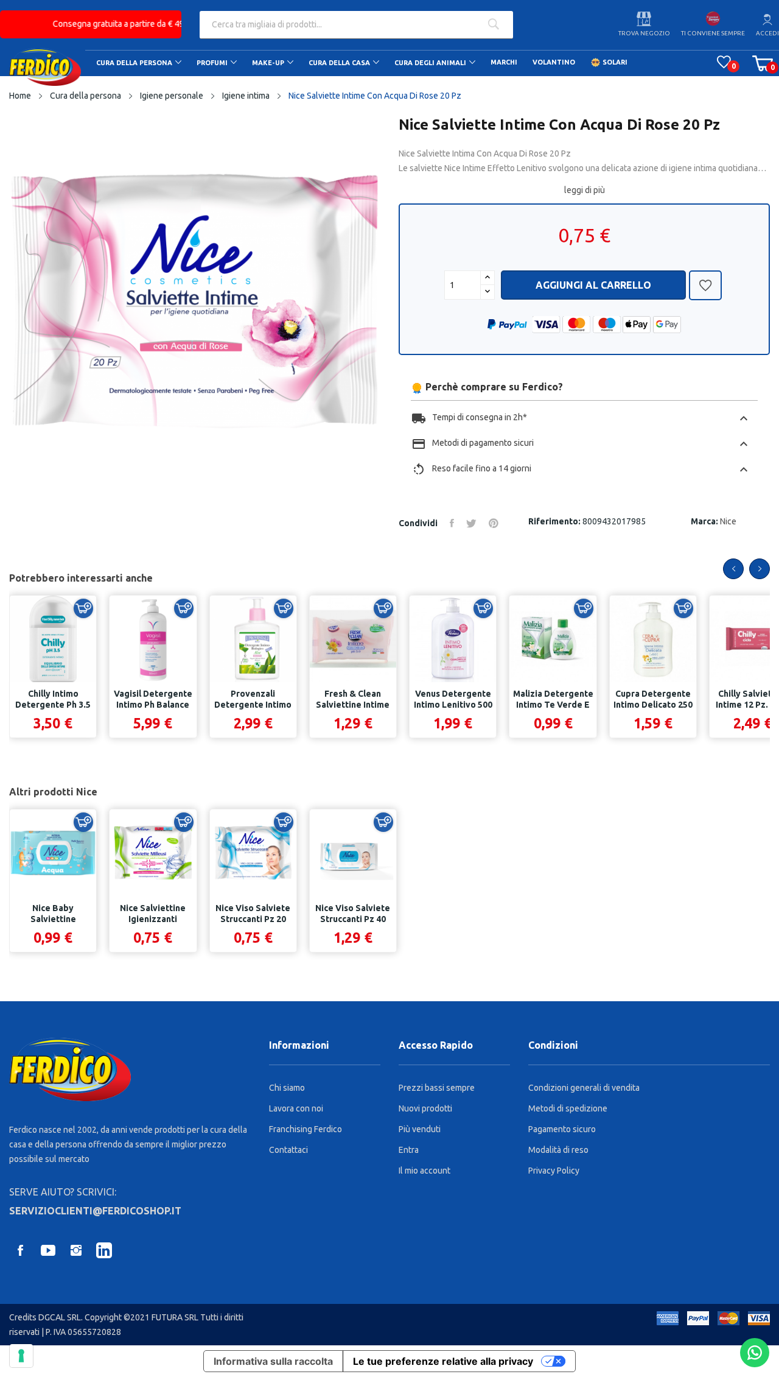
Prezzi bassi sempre (437, 1088)
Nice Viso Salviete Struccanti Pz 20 (252, 913)
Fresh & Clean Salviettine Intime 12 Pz (353, 704)
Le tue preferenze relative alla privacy (443, 1361)
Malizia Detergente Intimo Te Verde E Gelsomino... (553, 704)
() (724, 62)
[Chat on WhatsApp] (754, 1352)
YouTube (48, 1250)
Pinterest (494, 523)
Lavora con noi (296, 1108)
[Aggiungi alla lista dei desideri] (705, 288)
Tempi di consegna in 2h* (581, 418)
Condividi (452, 523)
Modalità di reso (558, 1150)
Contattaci (288, 1150)
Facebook (20, 1250)
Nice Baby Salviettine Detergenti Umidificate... (53, 924)
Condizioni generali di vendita (584, 1088)
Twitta (471, 523)
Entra (409, 1150)
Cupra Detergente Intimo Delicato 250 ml (653, 704)
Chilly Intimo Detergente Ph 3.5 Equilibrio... (53, 704)
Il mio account (424, 1170)
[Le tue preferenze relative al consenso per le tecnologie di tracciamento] (21, 1355)
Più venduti (420, 1129)
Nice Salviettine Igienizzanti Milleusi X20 (153, 919)
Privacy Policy (553, 1170)
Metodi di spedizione (567, 1108)
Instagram (76, 1250)
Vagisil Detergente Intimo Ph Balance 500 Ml (153, 704)
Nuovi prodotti (425, 1108)
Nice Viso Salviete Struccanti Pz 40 (352, 913)
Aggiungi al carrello (593, 285)
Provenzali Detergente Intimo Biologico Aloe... (253, 704)
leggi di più (584, 190)
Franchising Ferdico (305, 1129)
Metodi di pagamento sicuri (581, 444)
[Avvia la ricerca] (493, 25)
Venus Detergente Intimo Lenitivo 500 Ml (453, 704)
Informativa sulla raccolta (273, 1361)
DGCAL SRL (59, 1317)
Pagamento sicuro (562, 1129)
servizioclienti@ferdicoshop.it (95, 1210)
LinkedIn (104, 1250)
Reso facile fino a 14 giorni (581, 469)
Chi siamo (287, 1088)
